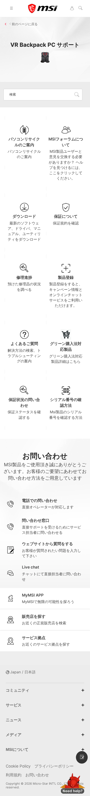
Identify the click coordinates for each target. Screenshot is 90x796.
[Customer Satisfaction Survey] (82, 757)
